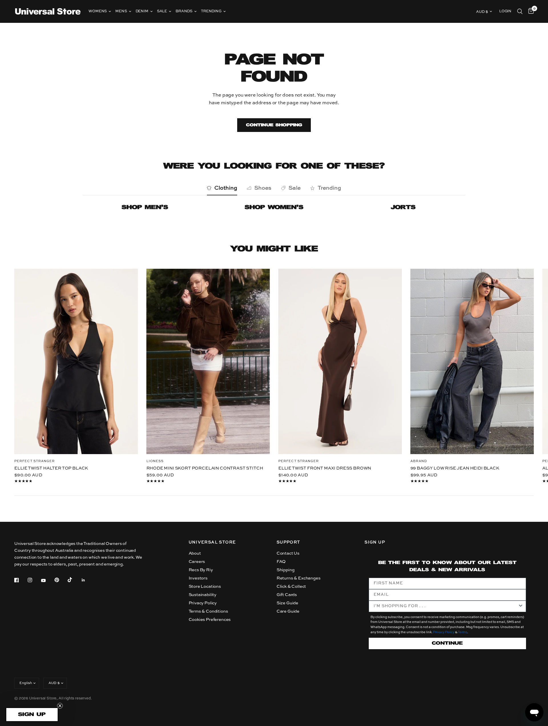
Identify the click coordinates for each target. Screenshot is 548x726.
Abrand (418, 461)
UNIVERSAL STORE (212, 542)
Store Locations (205, 586)
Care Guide (288, 611)
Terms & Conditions (208, 611)
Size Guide (287, 603)
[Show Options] (520, 606)
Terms (462, 632)
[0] (529, 11)
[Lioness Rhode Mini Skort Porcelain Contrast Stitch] (208, 361)
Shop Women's (274, 207)
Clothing (225, 188)
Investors (198, 578)
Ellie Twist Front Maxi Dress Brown (324, 468)
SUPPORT (288, 542)
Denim (142, 11)
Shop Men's (145, 207)
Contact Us (288, 553)
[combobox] (446, 606)
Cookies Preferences (210, 619)
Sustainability (203, 595)
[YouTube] (47, 580)
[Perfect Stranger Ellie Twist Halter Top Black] (76, 361)
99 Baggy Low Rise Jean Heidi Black (454, 468)
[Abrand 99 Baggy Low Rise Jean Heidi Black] (472, 361)
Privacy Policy (203, 603)
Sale (162, 11)
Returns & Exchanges (299, 578)
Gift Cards (287, 595)
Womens (97, 11)
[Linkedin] (87, 580)
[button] (32, 714)
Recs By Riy (201, 570)
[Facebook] (20, 580)
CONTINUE (447, 643)
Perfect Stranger (34, 461)
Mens (121, 11)
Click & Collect (291, 586)
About (195, 553)
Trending (211, 11)
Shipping (286, 570)
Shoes (262, 188)
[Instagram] (34, 580)
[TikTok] (74, 579)
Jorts (403, 207)
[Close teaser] (60, 706)
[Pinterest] (61, 579)
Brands (184, 11)
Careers (197, 561)
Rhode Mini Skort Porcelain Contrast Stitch (204, 468)
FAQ (281, 561)
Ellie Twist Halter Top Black (51, 468)
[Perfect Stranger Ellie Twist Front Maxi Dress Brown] (340, 361)
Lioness (155, 461)
